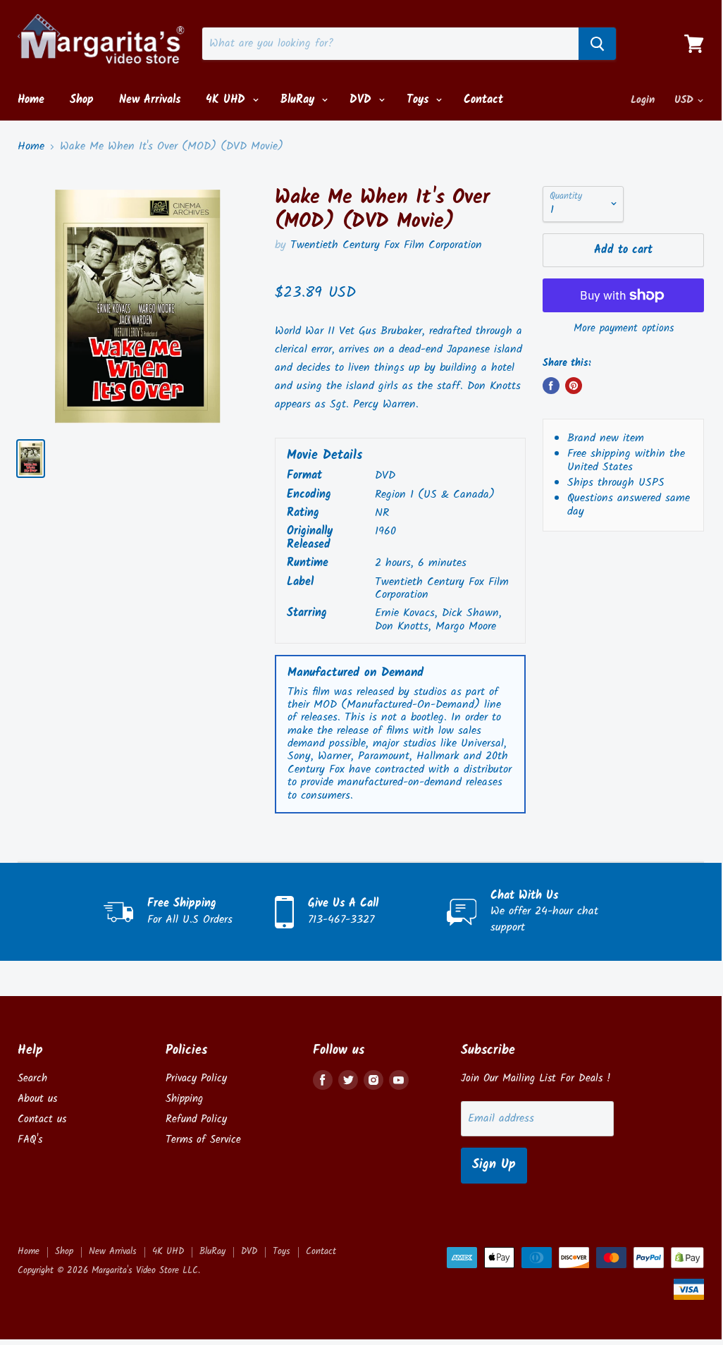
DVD (363, 100)
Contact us (42, 1119)
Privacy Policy (196, 1078)
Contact (483, 100)
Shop (82, 100)
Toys (420, 100)
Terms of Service (203, 1139)
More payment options (624, 329)
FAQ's (30, 1139)
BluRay (299, 100)
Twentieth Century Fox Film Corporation (386, 245)
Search (32, 1078)
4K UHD (227, 100)
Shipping (184, 1099)
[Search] (597, 43)
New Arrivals (149, 100)
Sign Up (494, 1165)
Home (31, 100)
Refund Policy (196, 1119)
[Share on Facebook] (551, 385)
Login (643, 100)
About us (37, 1099)
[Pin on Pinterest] (573, 385)
